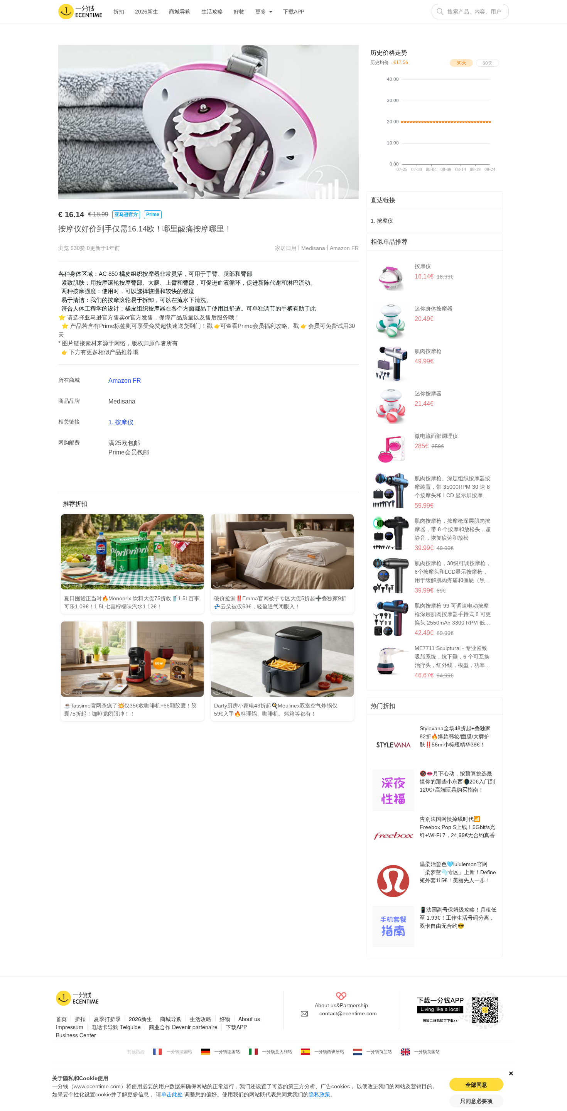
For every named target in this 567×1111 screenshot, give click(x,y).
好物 (239, 11)
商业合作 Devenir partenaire (183, 1027)
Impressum (69, 1027)
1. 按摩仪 (120, 422)
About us (249, 1019)
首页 (61, 1019)
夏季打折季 (107, 1019)
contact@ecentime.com (348, 1013)
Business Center (76, 1035)
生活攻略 (212, 11)
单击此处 (172, 1094)
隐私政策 (319, 1094)
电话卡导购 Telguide (116, 1027)
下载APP (293, 11)
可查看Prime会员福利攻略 (253, 325)
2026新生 (146, 11)
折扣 (118, 11)
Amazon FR (344, 248)
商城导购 (180, 11)
